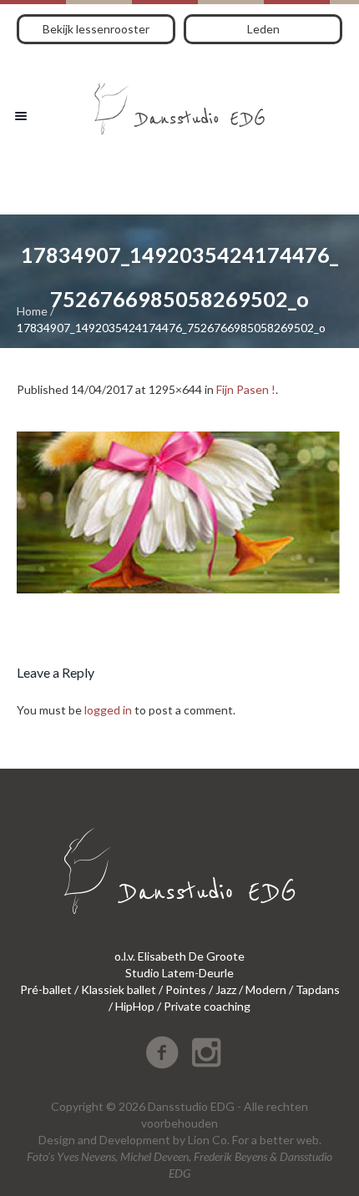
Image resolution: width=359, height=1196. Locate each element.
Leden (263, 29)
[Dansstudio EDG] (179, 103)
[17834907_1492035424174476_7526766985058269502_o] (179, 512)
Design (56, 1140)
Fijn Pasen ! (246, 389)
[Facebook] (162, 1052)
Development (134, 1140)
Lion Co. (209, 1140)
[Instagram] (206, 1052)
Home (32, 311)
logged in (108, 710)
